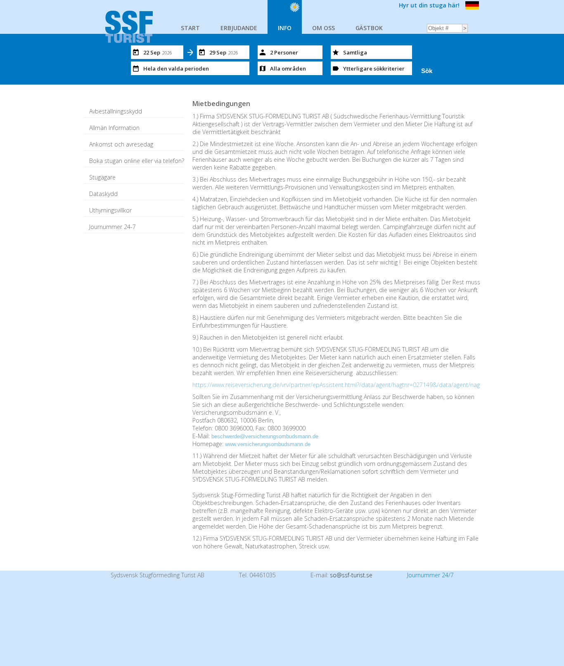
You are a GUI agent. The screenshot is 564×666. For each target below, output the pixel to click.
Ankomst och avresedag (121, 144)
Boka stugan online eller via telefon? (136, 161)
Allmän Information (114, 128)
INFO (284, 28)
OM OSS (323, 28)
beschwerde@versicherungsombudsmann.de (264, 436)
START (190, 28)
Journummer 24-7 (112, 227)
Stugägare (102, 177)
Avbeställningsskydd (115, 111)
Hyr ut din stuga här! (429, 5)
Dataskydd (103, 194)
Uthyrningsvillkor (110, 210)
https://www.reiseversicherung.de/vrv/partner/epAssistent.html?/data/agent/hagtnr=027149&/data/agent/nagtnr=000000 (351, 385)
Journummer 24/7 (430, 575)
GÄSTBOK (369, 28)
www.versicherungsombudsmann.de (267, 444)
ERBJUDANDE (238, 28)
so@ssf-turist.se (351, 575)
